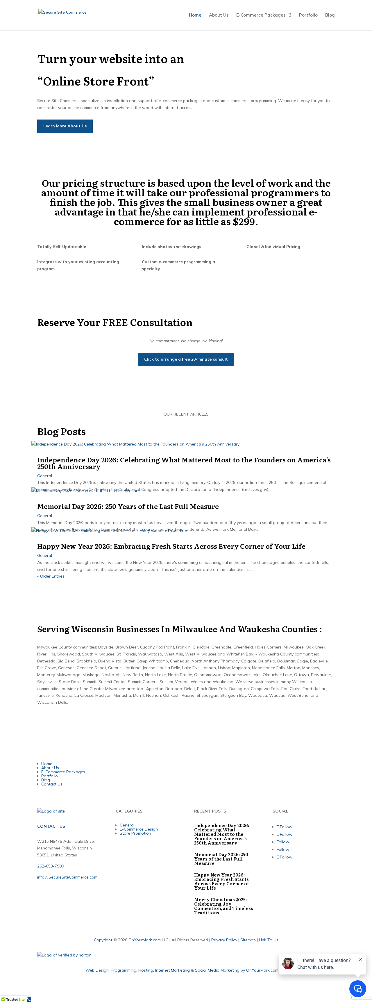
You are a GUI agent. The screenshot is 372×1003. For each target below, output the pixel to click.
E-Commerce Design (139, 829)
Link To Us (268, 940)
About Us (219, 15)
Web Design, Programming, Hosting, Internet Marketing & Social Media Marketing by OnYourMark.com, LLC (186, 970)
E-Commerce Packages (261, 15)
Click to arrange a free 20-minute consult (186, 359)
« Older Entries (51, 576)
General (44, 475)
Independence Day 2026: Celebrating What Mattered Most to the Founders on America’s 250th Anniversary (184, 463)
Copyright (103, 940)
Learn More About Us (65, 126)
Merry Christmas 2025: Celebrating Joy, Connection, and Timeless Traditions (223, 906)
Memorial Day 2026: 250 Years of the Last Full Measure (128, 506)
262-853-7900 (50, 866)
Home (195, 15)
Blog (330, 15)
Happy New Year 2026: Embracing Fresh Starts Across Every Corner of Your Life (171, 546)
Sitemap (248, 940)
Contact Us (51, 784)
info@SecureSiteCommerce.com (67, 877)
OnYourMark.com (144, 940)
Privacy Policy (224, 940)
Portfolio (308, 15)
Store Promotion (135, 833)
